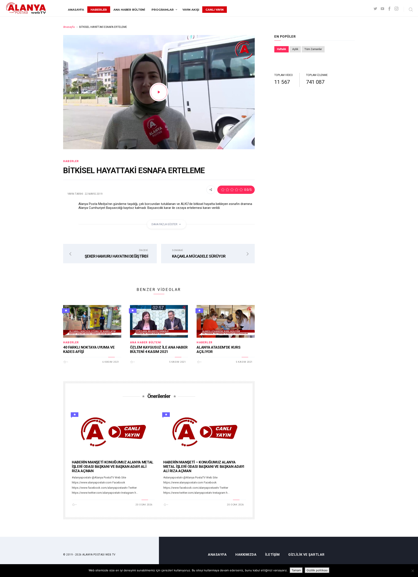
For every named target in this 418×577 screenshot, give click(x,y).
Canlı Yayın (215, 9)
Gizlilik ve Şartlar (306, 554)
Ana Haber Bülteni (129, 9)
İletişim (272, 554)
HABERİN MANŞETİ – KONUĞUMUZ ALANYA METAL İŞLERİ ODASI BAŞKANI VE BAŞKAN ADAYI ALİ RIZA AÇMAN (203, 466)
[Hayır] (412, 571)
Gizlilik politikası (317, 570)
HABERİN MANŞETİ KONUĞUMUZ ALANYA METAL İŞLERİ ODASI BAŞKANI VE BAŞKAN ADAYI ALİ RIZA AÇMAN (112, 466)
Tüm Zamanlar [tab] (313, 49)
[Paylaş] (210, 189)
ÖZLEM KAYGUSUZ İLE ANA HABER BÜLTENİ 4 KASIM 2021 (159, 349)
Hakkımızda (245, 554)
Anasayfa (76, 9)
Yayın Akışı (190, 9)
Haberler (99, 9)
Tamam (296, 570)
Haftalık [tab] (281, 49)
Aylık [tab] (295, 49)
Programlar (163, 9)
